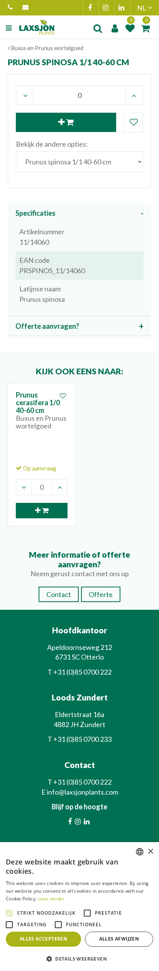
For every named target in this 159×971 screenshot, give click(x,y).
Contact (58, 594)
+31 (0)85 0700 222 (11, 8)
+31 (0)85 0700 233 (82, 739)
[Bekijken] (145, 28)
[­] (9, 28)
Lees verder (51, 898)
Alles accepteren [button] (43, 938)
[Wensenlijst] (130, 28)
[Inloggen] (114, 28)
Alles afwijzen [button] (119, 938)
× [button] (150, 851)
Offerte (101, 594)
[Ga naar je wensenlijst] (130, 28)
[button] (79, 958)
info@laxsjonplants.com (26, 8)
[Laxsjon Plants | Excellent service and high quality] (36, 27)
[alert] (79, 906)
